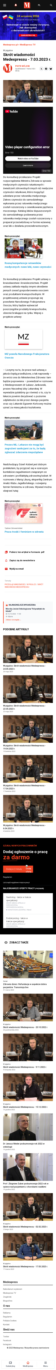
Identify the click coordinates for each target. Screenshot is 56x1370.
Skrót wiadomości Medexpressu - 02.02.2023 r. (25, 1226)
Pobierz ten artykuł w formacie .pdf (26, 552)
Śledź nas (9, 1329)
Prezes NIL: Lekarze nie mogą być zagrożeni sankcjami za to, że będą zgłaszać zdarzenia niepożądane (25, 448)
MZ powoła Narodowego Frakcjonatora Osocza (27, 355)
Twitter (6, 1337)
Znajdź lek (7, 1297)
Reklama (6, 1313)
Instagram (7, 1344)
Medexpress (10, 1282)
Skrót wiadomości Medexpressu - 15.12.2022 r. (25, 1107)
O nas (6, 1305)
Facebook (7, 1340)
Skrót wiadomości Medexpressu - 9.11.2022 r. (25, 1067)
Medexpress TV (9, 1293)
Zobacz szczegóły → (13, 620)
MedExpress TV (27, 44)
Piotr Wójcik (22, 66)
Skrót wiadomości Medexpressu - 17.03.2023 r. (25, 1266)
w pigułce (31, 584)
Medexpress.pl (10, 44)
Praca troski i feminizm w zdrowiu (24, 531)
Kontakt (6, 1325)
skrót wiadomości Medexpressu (24, 585)
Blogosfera (7, 1301)
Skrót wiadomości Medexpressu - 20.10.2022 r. (25, 1027)
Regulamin (7, 877)
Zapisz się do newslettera (22, 560)
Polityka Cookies (10, 1321)
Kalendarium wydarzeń (12, 1289)
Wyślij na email (16, 569)
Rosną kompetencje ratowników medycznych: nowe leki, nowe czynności (28, 265)
